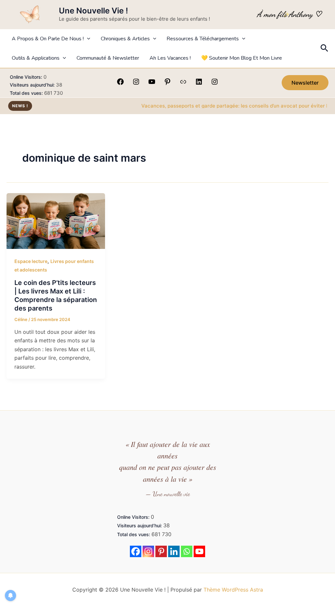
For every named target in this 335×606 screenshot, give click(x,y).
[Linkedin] (174, 551)
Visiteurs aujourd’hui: (33, 85)
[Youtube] (199, 551)
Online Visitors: (27, 77)
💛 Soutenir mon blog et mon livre (241, 58)
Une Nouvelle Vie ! (93, 10)
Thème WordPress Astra (233, 589)
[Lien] (183, 83)
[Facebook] (120, 83)
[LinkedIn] (199, 83)
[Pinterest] (167, 83)
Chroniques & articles (125, 38)
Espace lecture (30, 261)
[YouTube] (152, 83)
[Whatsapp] (186, 551)
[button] (87, 39)
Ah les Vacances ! (170, 58)
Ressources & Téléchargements (203, 38)
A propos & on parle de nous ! (48, 38)
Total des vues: (27, 93)
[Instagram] (136, 83)
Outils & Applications (36, 58)
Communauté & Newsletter (108, 58)
